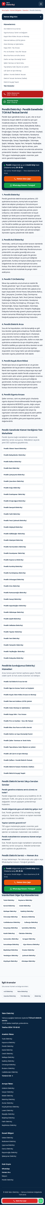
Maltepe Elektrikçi (9, 911)
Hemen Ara (6, 1172)
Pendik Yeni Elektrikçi (11, 638)
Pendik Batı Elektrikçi (11, 468)
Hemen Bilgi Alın (22, 17)
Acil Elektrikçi (8, 991)
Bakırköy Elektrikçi (8, 1099)
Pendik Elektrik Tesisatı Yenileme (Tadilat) (19, 767)
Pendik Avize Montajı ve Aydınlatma (17, 708)
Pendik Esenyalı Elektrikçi (13, 507)
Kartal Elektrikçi (9, 906)
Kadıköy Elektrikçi (27, 911)
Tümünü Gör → (7, 1076)
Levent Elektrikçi (7, 1110)
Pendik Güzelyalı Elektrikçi (13, 540)
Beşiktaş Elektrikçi (8, 1118)
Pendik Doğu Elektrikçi (12, 488)
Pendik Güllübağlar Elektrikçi (14, 534)
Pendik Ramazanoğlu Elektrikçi (15, 592)
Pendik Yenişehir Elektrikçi (13, 645)
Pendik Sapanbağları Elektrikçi (15, 606)
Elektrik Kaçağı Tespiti (11, 82)
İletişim (4, 1176)
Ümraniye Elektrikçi (10, 917)
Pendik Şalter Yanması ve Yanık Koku (17, 740)
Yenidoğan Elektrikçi (10, 955)
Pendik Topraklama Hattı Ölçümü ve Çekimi (19, 747)
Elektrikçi (38, 996)
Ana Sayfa (5, 10)
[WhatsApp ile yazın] (41, 1201)
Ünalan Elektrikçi (28, 950)
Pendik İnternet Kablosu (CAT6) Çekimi (18, 701)
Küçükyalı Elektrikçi (10, 961)
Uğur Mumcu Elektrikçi (31, 944)
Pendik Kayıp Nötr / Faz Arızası (15, 714)
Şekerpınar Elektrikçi (9, 1156)
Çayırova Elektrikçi (8, 1145)
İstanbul (25, 10)
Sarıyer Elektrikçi (8, 1092)
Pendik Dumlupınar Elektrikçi (14, 494)
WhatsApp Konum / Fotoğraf (24, 185)
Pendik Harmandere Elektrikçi (15, 547)
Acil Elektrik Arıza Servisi (12, 29)
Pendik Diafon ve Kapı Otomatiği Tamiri (18, 734)
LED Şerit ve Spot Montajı (12, 71)
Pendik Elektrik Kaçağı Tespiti (14, 773)
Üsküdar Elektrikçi (25, 933)
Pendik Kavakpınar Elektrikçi (14, 553)
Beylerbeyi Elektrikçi (10, 950)
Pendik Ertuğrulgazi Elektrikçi (14, 501)
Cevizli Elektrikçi (25, 906)
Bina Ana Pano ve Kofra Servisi (14, 55)
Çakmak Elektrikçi (28, 955)
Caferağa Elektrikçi (31, 922)
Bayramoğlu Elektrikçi (9, 1152)
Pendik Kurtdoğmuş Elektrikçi (15, 573)
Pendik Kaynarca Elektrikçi (13, 560)
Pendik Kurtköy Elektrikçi (13, 566)
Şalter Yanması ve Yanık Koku (14, 63)
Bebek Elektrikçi (7, 1096)
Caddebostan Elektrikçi (11, 922)
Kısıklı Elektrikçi (9, 933)
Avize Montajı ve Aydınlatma (13, 44)
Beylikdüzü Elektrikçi (9, 1125)
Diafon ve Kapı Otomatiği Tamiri (15, 59)
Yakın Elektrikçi (22, 991)
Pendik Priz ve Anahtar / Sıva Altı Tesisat (18, 721)
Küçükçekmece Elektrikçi (10, 1107)
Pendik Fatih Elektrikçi (12, 514)
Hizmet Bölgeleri (15, 10)
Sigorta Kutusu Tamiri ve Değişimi (15, 32)
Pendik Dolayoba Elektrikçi (13, 658)
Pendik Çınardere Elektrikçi (14, 481)
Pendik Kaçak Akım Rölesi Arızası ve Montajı (20, 695)
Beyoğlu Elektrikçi (8, 1114)
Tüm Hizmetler (9, 86)
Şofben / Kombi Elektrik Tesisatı (15, 74)
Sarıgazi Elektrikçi (28, 939)
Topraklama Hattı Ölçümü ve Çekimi (16, 67)
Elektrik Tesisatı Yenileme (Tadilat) (15, 78)
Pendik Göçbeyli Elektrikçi (13, 527)
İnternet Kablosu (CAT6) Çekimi (14, 40)
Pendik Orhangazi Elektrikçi (14, 579)
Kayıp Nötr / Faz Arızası (12, 48)
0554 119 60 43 (14, 1027)
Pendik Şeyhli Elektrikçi (12, 619)
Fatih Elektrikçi (7, 1121)
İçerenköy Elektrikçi (29, 928)
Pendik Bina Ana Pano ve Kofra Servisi (18, 727)
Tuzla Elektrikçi (8, 900)
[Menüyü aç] (41, 4)
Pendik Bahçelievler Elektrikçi (14, 455)
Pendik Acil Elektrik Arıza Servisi (15, 681)
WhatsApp (6, 1169)
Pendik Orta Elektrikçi (12, 586)
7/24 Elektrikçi (25, 996)
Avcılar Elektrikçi (7, 1103)
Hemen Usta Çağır (24, 179)
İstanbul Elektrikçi (10, 996)
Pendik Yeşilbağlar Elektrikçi (14, 651)
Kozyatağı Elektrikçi (10, 928)
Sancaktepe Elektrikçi (11, 944)
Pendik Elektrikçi (7, 1046)
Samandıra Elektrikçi (10, 939)
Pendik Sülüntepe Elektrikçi (14, 612)
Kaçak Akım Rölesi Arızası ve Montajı (16, 36)
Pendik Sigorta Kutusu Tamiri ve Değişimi (19, 688)
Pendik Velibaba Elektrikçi (13, 625)
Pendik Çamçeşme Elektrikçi (14, 475)
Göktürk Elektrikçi (8, 1088)
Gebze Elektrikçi (7, 1138)
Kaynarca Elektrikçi (25, 900)
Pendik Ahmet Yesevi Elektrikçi (15, 448)
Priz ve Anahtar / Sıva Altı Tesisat (15, 52)
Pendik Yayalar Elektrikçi (13, 632)
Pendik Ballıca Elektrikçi (12, 461)
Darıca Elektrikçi (7, 1149)
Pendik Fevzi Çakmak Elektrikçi (15, 520)
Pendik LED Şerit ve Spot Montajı (16, 754)
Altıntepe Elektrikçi (28, 961)
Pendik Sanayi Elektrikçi (12, 599)
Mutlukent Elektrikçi (9, 1141)
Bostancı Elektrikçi (28, 917)
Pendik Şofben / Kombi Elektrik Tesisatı (18, 760)
